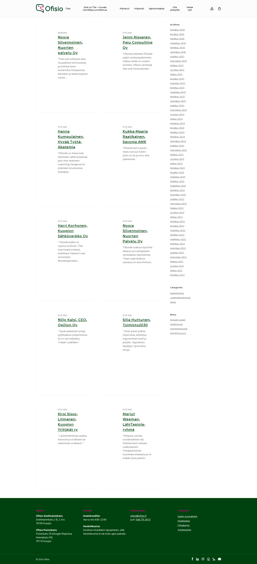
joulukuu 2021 (177, 252)
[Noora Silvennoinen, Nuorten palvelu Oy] (66, 67)
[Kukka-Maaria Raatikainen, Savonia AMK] (131, 162)
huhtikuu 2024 (177, 132)
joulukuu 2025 (177, 56)
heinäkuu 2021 (177, 274)
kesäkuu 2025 (177, 78)
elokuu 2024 (176, 118)
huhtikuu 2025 (177, 87)
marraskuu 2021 (178, 257)
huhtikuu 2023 (177, 181)
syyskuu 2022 (177, 212)
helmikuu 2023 (177, 190)
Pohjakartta (183, 525)
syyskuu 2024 (177, 114)
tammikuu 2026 (178, 52)
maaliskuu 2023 (178, 185)
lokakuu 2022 (177, 208)
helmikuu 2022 (177, 243)
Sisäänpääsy (184, 520)
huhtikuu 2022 (177, 234)
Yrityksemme (184, 529)
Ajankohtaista (177, 293)
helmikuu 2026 (177, 47)
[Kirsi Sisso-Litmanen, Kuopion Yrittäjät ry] (66, 444)
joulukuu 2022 (177, 199)
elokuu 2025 (176, 74)
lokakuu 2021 (177, 261)
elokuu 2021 (176, 270)
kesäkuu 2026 (177, 34)
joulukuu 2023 (177, 145)
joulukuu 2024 (177, 105)
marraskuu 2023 (178, 150)
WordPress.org (178, 333)
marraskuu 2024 (178, 109)
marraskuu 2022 (178, 203)
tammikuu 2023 (178, 194)
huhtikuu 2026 (177, 38)
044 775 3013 (143, 519)
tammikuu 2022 (178, 248)
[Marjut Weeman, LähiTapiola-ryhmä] (131, 444)
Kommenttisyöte (179, 328)
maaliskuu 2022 (178, 239)
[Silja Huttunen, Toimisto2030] (131, 350)
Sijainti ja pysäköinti (187, 516)
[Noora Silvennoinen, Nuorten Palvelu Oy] (131, 256)
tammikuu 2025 (178, 101)
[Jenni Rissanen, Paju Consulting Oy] (131, 67)
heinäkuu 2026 (177, 29)
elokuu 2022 (176, 216)
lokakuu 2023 (177, 154)
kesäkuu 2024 (177, 127)
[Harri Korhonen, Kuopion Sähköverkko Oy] (66, 256)
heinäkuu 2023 (177, 167)
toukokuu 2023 (177, 176)
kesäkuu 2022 (177, 225)
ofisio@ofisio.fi (138, 515)
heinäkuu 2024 (177, 123)
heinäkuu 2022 (177, 221)
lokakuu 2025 (177, 65)
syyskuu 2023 (177, 158)
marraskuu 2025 (178, 60)
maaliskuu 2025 (178, 92)
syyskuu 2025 (177, 69)
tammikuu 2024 (178, 141)
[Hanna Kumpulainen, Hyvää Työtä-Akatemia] (66, 162)
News (173, 302)
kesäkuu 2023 (177, 172)
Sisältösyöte (176, 324)
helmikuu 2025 (177, 96)
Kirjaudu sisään (177, 319)
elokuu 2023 (176, 163)
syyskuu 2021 (177, 265)
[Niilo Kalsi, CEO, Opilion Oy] (66, 350)
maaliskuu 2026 (178, 43)
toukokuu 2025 (177, 83)
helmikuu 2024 (177, 136)
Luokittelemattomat (180, 297)
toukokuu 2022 (177, 230)
